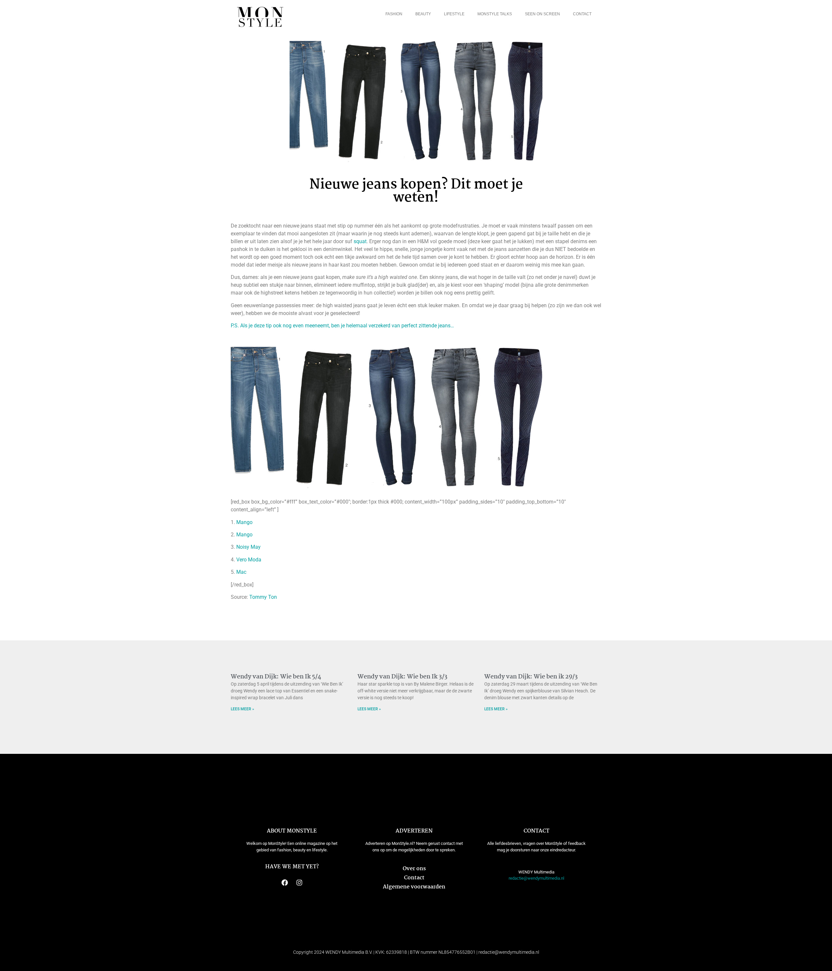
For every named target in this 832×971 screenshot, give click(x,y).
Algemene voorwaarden (414, 887)
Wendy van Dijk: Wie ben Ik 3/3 (403, 677)
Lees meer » (242, 709)
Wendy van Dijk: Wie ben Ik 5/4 (276, 677)
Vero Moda (248, 560)
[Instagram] (299, 882)
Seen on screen (542, 14)
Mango (244, 522)
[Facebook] (284, 882)
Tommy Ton (263, 597)
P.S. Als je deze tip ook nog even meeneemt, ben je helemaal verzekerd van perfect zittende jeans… (342, 325)
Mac (241, 572)
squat (360, 241)
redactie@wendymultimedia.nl (536, 878)
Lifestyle (454, 14)
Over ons (414, 868)
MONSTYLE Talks (494, 14)
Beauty (423, 14)
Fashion (393, 14)
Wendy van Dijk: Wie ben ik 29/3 (531, 677)
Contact (582, 14)
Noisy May (248, 547)
